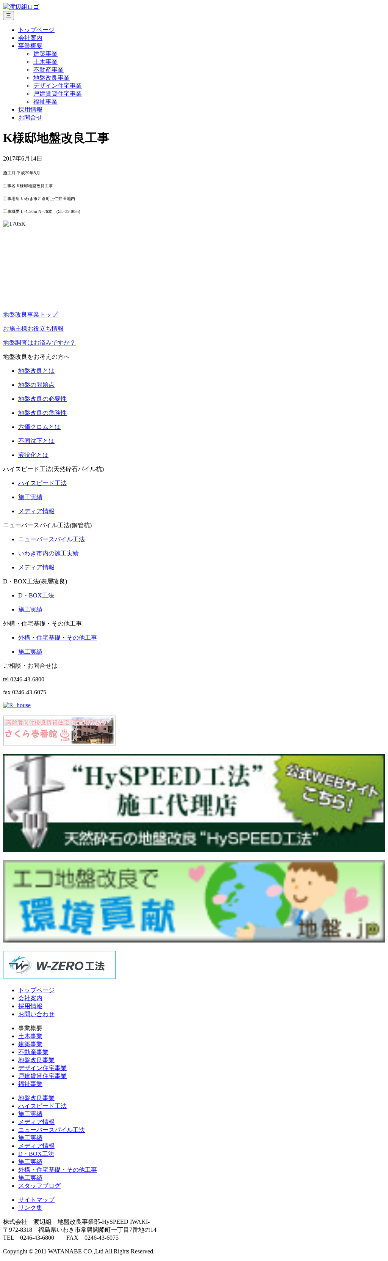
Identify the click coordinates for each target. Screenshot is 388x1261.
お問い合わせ (36, 1014)
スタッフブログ (39, 1185)
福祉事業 (45, 101)
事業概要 (30, 46)
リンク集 (30, 1207)
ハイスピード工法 (42, 1106)
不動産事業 (48, 69)
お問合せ (30, 117)
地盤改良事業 (51, 77)
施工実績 (30, 1114)
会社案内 (30, 38)
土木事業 (45, 61)
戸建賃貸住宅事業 (57, 93)
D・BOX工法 (36, 1154)
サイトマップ (36, 1199)
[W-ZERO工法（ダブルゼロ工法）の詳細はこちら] (59, 977)
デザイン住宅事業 (57, 85)
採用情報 (30, 109)
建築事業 (45, 53)
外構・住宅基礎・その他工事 (57, 1169)
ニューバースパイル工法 (51, 1130)
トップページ (36, 30)
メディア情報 (36, 1122)
